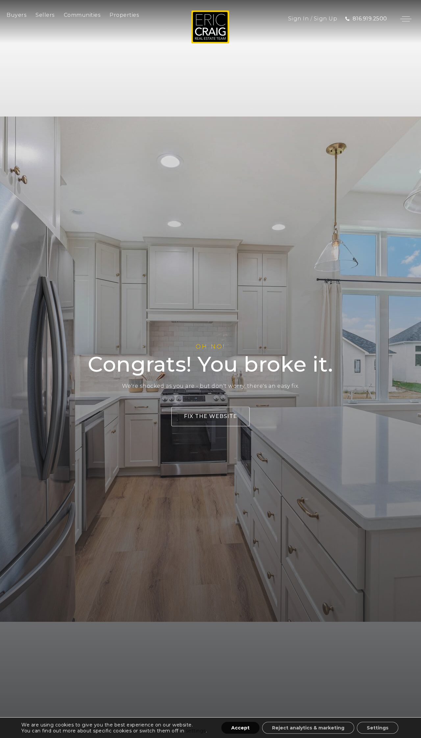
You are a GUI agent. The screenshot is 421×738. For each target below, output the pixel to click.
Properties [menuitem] (124, 15)
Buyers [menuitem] (16, 15)
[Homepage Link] (210, 26)
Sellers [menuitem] (45, 15)
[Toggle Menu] (406, 19)
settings (196, 731)
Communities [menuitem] (82, 15)
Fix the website (210, 416)
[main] (210, 369)
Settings (377, 728)
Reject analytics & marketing (308, 728)
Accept (240, 728)
